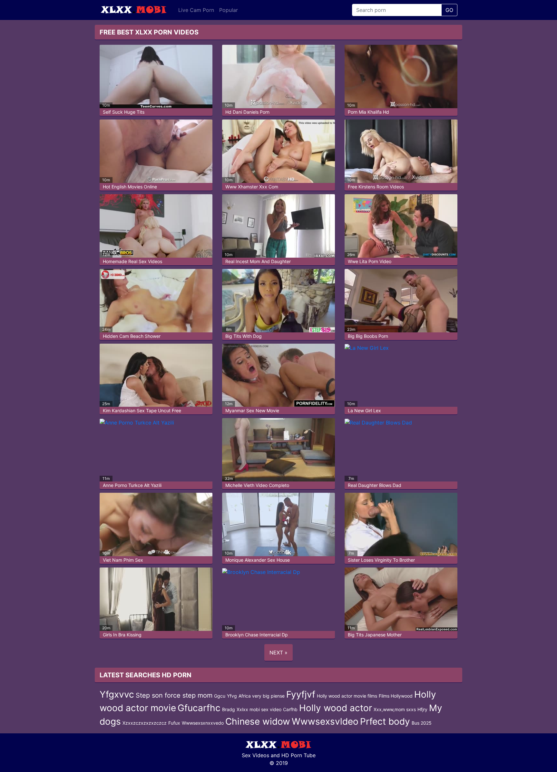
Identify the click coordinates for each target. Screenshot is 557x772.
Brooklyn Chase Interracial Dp (256, 634)
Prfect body (385, 721)
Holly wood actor (335, 707)
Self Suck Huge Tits (123, 112)
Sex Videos (255, 755)
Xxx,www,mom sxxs (395, 709)
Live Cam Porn (196, 10)
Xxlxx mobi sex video (259, 709)
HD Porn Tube (298, 755)
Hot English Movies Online (130, 186)
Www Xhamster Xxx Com (251, 186)
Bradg (228, 709)
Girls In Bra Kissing (122, 634)
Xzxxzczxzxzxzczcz (144, 723)
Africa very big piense (262, 696)
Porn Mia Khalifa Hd (368, 112)
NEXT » (278, 652)
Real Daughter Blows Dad (374, 485)
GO (449, 10)
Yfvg (232, 696)
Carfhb (290, 709)
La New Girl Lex (364, 410)
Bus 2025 (422, 723)
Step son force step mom (174, 695)
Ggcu (219, 696)
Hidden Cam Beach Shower (132, 336)
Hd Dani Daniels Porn (247, 112)
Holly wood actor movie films (347, 696)
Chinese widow (257, 721)
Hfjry (422, 709)
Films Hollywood (396, 696)
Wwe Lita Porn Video (369, 261)
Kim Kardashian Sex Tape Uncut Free (142, 410)
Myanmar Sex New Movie (252, 410)
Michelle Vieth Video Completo (257, 485)
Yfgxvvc (117, 694)
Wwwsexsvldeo (325, 721)
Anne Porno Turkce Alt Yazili (132, 485)
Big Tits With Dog (243, 336)
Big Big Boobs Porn (368, 336)
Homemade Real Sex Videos (132, 261)
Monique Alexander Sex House (257, 560)
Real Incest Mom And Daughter (258, 261)
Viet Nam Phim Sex (123, 560)
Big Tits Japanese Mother (375, 634)
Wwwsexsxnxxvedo (203, 723)
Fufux (174, 723)
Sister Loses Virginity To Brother (381, 560)
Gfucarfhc (199, 707)
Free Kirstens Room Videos (376, 186)
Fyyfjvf (300, 694)
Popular (228, 10)
